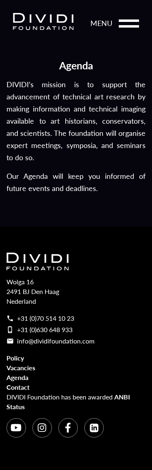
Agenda (17, 377)
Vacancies (20, 367)
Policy (15, 358)
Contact (18, 387)
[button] (129, 23)
